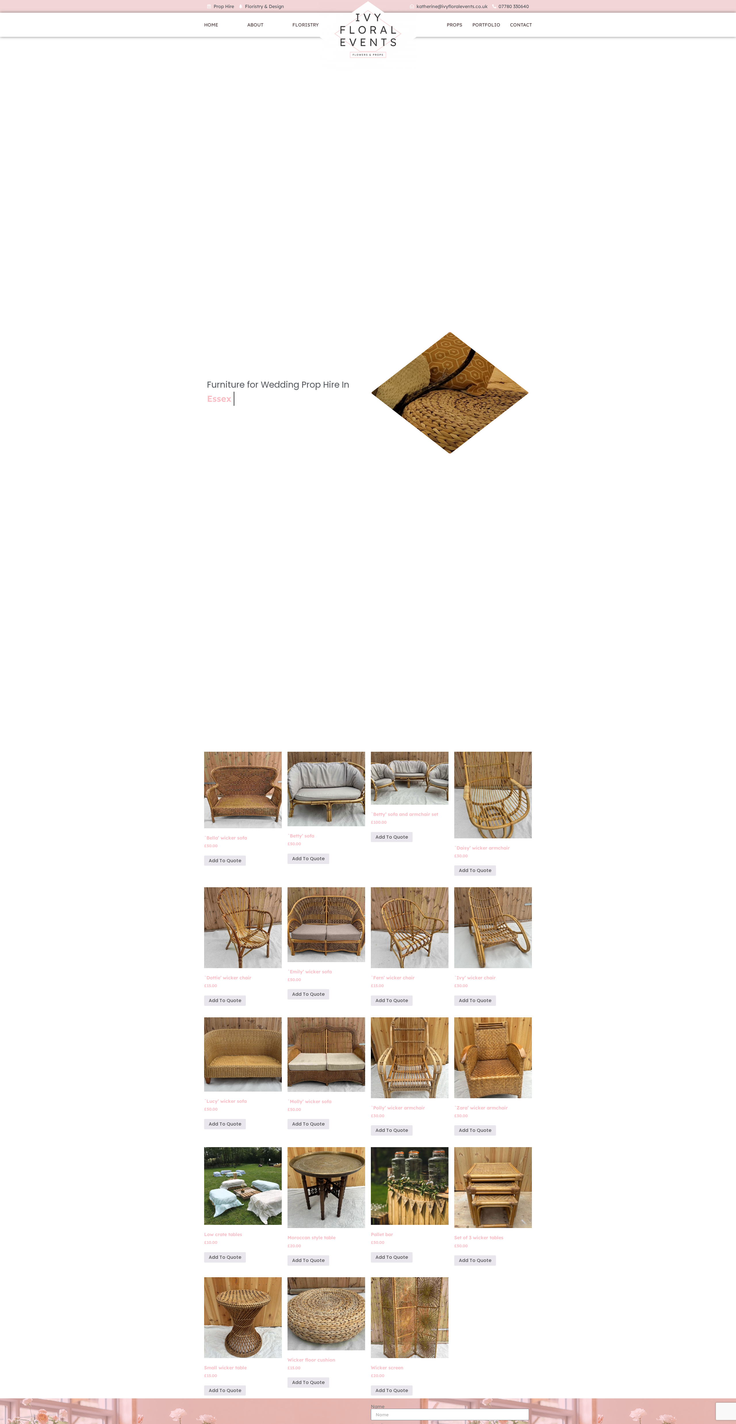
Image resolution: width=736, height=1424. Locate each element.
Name (377, 1406)
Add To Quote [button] (225, 860)
